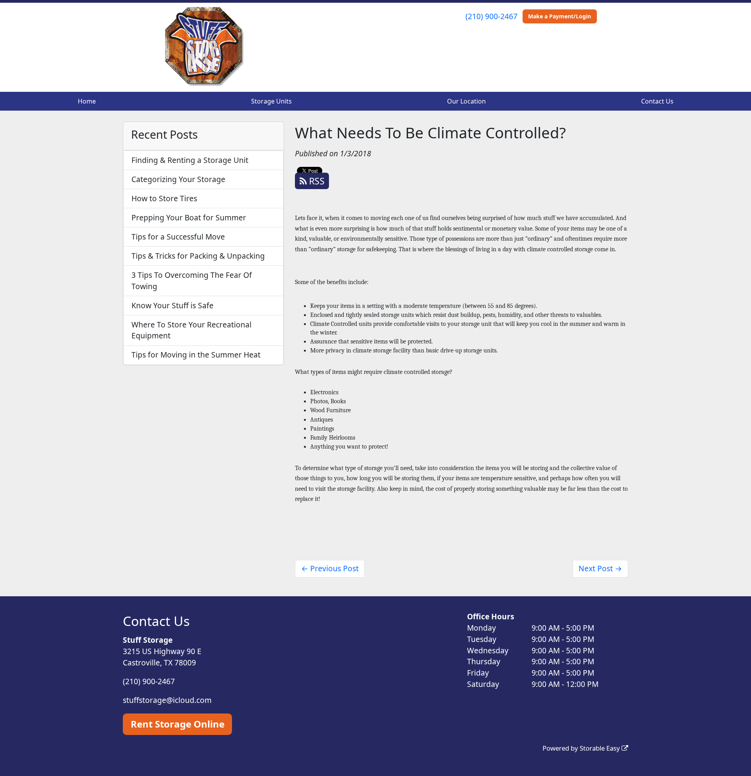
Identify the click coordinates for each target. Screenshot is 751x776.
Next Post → (600, 568)
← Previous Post (330, 568)
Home (87, 101)
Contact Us (657, 101)
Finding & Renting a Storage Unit (189, 160)
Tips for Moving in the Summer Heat (196, 354)
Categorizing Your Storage (178, 179)
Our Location (466, 101)
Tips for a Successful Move (178, 236)
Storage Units (271, 101)
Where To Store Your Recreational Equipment (191, 330)
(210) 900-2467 (491, 16)
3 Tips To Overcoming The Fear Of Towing (191, 280)
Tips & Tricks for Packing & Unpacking (198, 255)
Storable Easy (601, 748)
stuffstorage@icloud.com (167, 700)
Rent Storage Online (178, 723)
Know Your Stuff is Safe (172, 305)
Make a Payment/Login (559, 16)
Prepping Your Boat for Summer (188, 217)
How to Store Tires (164, 198)
